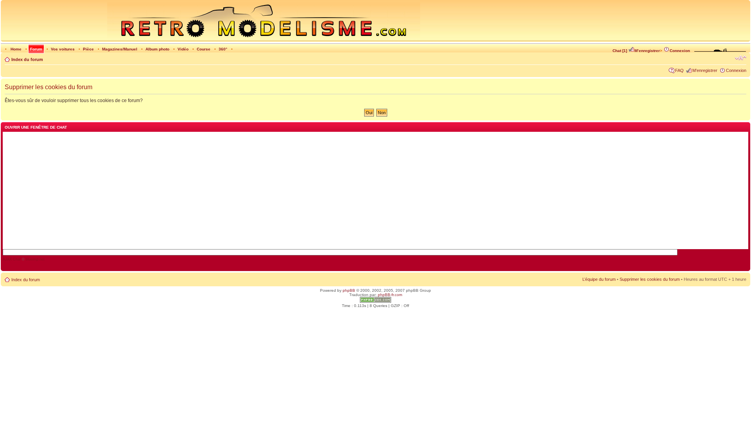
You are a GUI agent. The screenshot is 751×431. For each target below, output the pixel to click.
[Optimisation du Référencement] (375, 301)
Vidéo (183, 49)
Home (16, 49)
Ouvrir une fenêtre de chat (36, 127)
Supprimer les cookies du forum (650, 279)
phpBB (349, 290)
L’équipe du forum (599, 279)
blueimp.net (35, 259)
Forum (36, 49)
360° (223, 49)
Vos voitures (63, 49)
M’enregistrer (647, 50)
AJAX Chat (12, 259)
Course (203, 49)
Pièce (88, 49)
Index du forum (27, 59)
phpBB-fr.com (390, 295)
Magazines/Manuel (119, 49)
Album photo (157, 49)
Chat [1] (620, 50)
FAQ (679, 70)
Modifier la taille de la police (740, 57)
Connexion (680, 50)
